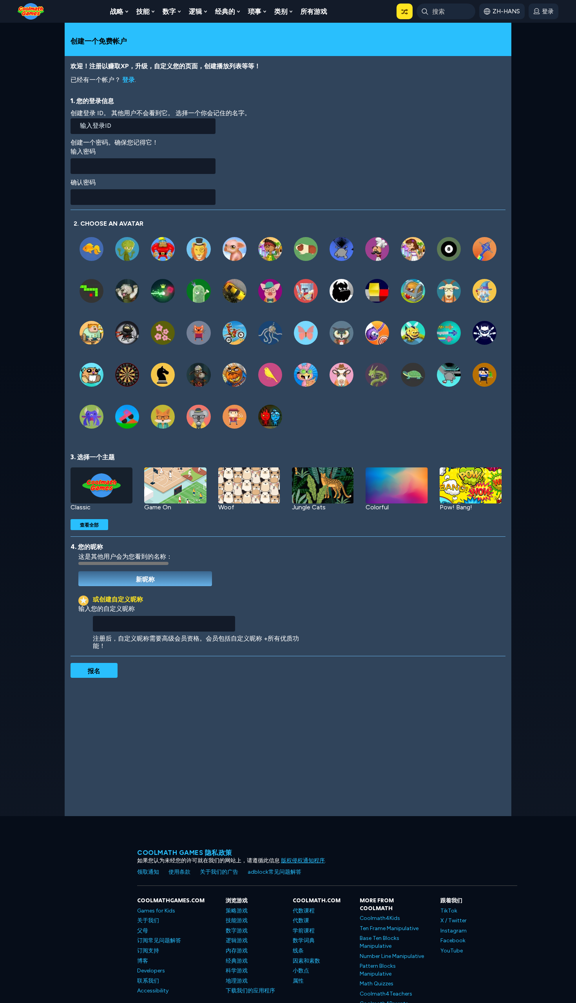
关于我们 (148, 920)
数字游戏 (237, 930)
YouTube (451, 950)
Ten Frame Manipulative (389, 928)
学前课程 (304, 930)
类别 (281, 11)
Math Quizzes (376, 983)
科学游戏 (237, 970)
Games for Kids (156, 910)
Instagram (453, 930)
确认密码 (83, 182)
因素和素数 (306, 961)
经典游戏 (237, 961)
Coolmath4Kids (380, 918)
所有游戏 (314, 11)
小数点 (301, 970)
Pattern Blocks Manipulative (378, 970)
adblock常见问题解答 (274, 872)
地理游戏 (237, 981)
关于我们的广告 (219, 872)
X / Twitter (453, 920)
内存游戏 (237, 950)
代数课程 (304, 910)
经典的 (225, 11)
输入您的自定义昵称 (106, 608)
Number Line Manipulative (392, 956)
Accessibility (152, 990)
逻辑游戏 (237, 940)
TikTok (448, 910)
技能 (143, 11)
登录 (128, 79)
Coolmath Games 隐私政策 (184, 852)
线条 (298, 950)
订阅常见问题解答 (159, 940)
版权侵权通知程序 (303, 860)
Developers (151, 970)
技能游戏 (237, 920)
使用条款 (179, 872)
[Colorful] (396, 485)
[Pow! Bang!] (471, 485)
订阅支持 (148, 950)
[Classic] (101, 485)
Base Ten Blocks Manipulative (379, 942)
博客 (142, 961)
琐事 (254, 11)
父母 (142, 930)
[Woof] (249, 485)
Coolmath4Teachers (386, 993)
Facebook (453, 940)
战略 (116, 11)
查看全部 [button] (89, 524)
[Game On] (175, 485)
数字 (169, 11)
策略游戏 (237, 910)
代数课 (301, 920)
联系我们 (148, 981)
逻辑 (195, 11)
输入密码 (83, 151)
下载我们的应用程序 (250, 990)
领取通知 (148, 872)
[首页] (31, 10)
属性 (298, 981)
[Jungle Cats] (323, 485)
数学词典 (304, 940)
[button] (405, 11)
